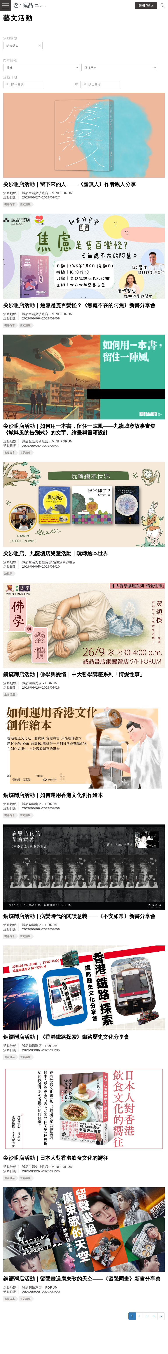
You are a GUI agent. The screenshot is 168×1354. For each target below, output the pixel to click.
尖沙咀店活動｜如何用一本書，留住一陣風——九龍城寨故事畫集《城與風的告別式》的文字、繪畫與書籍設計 (79, 429)
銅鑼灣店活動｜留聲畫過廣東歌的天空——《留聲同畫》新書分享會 (82, 1279)
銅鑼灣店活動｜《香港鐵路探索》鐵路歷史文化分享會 (66, 1037)
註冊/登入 (146, 5)
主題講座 (25, 204)
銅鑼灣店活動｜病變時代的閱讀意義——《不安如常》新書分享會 (79, 916)
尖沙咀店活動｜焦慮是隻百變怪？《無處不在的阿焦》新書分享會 (79, 305)
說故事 (8, 573)
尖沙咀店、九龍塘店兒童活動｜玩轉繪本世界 (55, 553)
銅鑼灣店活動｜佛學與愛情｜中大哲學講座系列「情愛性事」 (74, 674)
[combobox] (23, 45)
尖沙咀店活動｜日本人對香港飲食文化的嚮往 (55, 1158)
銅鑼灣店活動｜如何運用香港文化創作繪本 (53, 795)
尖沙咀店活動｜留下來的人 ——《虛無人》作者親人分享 (69, 184)
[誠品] (28, 5)
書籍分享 (9, 204)
